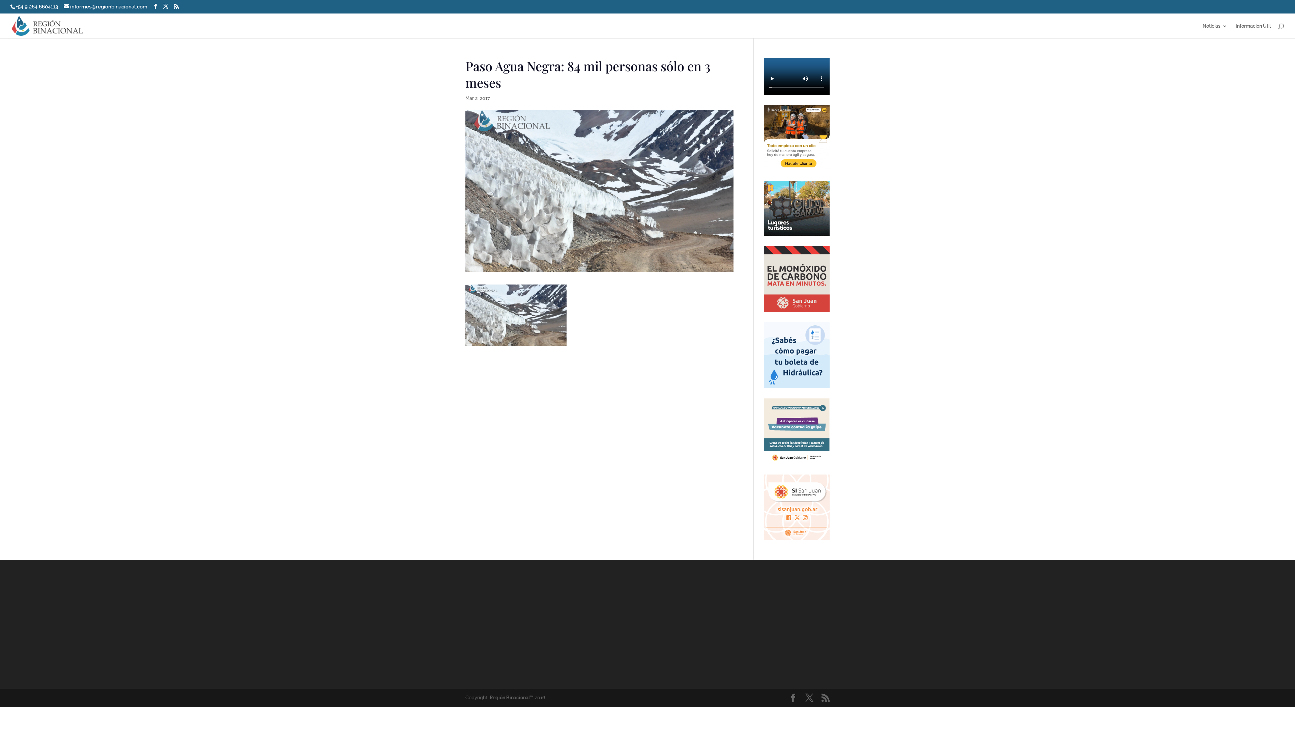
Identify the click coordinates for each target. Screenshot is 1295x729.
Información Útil (1253, 26)
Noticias (1211, 26)
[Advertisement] (708, 624)
